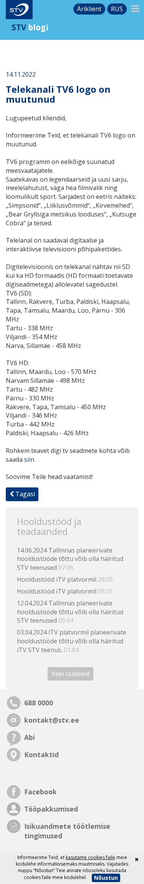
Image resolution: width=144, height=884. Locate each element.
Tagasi (24, 494)
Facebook (40, 791)
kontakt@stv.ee (51, 720)
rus (117, 9)
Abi (29, 737)
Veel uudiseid (70, 674)
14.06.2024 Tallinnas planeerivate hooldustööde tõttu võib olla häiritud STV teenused (70, 559)
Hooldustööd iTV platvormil (65, 579)
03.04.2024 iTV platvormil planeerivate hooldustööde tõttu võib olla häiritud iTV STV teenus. (71, 641)
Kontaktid (41, 754)
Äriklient (89, 9)
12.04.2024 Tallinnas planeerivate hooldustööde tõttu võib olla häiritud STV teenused (70, 612)
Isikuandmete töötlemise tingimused (67, 831)
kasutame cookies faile (90, 857)
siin (29, 459)
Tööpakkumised (51, 808)
